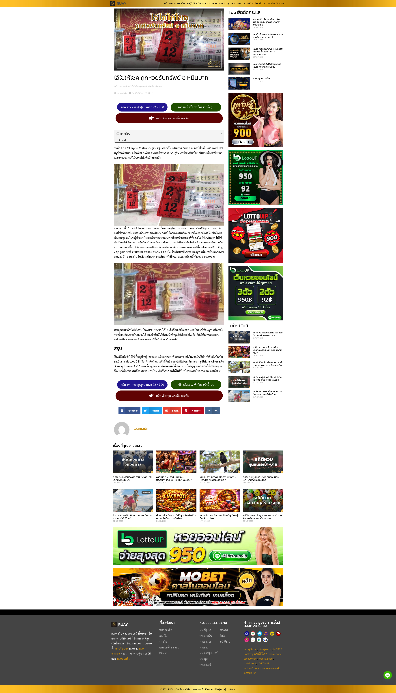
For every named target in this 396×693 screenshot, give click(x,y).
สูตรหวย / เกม (234, 3)
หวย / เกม (217, 3)
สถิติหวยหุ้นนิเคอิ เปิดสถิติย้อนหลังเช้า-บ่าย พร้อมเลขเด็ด (267, 378)
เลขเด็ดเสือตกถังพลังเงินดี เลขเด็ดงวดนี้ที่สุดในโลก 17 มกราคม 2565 (268, 51)
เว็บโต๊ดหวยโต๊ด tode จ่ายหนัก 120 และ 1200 (197, 689)
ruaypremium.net (269, 668)
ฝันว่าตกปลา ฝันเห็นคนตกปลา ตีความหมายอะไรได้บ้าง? (267, 393)
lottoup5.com (251, 668)
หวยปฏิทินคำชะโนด (262, 78)
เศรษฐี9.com (250, 649)
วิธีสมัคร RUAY (200, 3)
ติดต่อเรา (281, 3)
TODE (177, 3)
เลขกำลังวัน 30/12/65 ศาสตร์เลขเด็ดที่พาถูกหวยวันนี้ (267, 65)
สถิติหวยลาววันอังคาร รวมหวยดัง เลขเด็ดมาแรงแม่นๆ (268, 334)
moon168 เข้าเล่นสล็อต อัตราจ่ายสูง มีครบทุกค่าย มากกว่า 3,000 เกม (267, 21)
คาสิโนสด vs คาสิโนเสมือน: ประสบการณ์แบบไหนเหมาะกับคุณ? (267, 349)
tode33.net (250, 663)
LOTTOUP (263, 663)
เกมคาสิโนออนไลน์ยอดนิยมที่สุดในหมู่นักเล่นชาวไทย (219, 516)
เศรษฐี (223, 689)
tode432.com (265, 658)
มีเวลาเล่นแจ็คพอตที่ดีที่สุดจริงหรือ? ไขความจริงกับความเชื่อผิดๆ (176, 516)
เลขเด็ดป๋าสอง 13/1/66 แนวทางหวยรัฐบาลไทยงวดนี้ (268, 35)
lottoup (232, 689)
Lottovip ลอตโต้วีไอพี (255, 654)
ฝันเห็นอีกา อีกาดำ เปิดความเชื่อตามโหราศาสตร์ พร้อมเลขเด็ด (268, 363)
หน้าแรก (168, 3)
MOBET (277, 649)
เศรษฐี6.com (265, 649)
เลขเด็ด (271, 3)
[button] (129, 410)
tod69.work (275, 654)
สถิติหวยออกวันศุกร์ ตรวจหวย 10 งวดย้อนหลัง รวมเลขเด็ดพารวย (262, 516)
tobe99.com (250, 658)
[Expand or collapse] (221, 133)
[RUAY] (113, 3)
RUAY (121, 3)
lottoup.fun (250, 672)
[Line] (388, 675)
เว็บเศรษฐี (186, 3)
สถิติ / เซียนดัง (254, 3)
